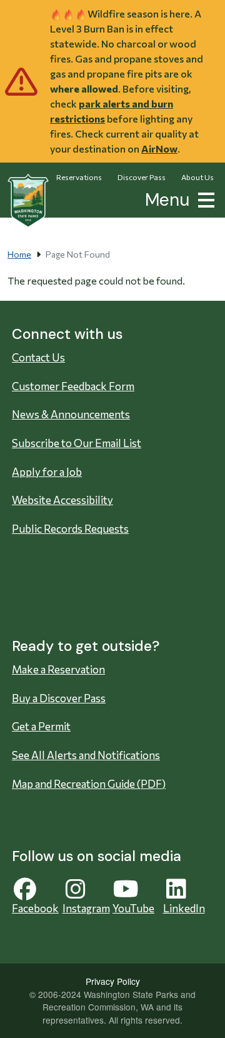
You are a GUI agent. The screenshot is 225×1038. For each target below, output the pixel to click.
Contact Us (38, 357)
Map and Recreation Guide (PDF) (89, 783)
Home (19, 254)
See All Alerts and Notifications (86, 755)
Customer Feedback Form (73, 386)
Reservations (79, 177)
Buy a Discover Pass (59, 698)
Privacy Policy (113, 981)
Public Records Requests (70, 528)
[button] (204, 198)
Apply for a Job (47, 471)
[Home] (28, 201)
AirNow (159, 148)
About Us (197, 177)
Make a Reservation (58, 669)
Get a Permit (41, 726)
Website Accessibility (62, 499)
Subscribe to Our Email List (76, 443)
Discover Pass (142, 177)
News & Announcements (71, 414)
